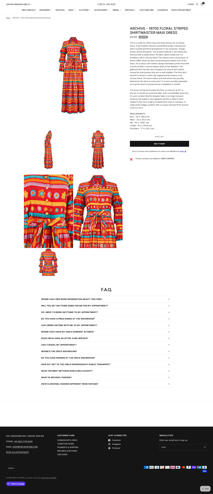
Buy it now (159, 144)
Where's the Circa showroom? (59, 351)
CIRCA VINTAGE (106, 4)
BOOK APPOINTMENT (181, 10)
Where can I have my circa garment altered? (67, 332)
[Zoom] (117, 31)
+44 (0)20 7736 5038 (23, 441)
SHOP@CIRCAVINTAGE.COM (25, 447)
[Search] (197, 4)
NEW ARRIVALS (29, 10)
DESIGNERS (44, 10)
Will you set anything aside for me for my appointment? (74, 305)
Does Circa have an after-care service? (64, 338)
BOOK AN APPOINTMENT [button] (17, 452)
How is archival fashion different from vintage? (69, 384)
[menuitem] (29, 10)
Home (8, 18)
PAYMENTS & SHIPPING (67, 447)
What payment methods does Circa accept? (67, 371)
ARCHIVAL (60, 10)
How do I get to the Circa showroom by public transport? (76, 364)
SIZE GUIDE (62, 454)
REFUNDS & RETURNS (67, 451)
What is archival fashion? (56, 377)
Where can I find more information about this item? (71, 299)
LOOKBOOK (162, 10)
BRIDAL (116, 10)
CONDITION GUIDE (65, 444)
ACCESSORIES (100, 10)
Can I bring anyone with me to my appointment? (69, 325)
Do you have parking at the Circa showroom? (68, 358)
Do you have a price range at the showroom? (68, 318)
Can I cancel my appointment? (59, 345)
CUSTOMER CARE (66, 435)
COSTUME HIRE (147, 10)
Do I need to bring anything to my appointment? (69, 312)
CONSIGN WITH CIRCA (67, 440)
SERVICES (129, 10)
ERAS (71, 10)
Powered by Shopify (48, 478)
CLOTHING (84, 10)
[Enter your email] (204, 447)
